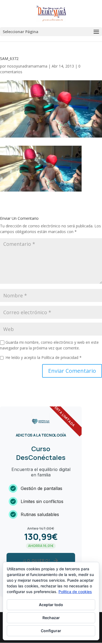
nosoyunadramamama (27, 66)
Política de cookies (75, 591)
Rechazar (51, 617)
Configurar (51, 630)
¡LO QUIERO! (41, 560)
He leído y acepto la (43, 357)
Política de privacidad (60, 357)
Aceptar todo (51, 604)
